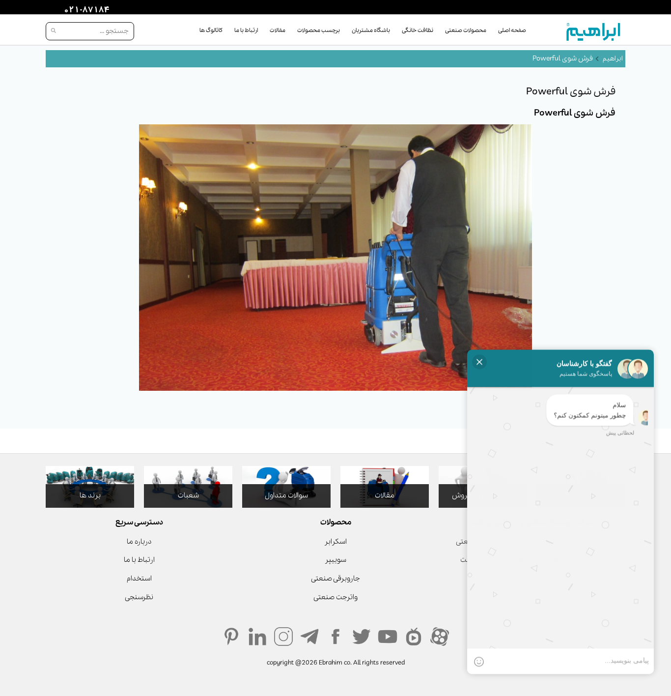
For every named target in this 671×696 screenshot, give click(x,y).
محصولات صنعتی (465, 30)
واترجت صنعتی (335, 597)
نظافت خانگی (417, 30)
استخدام (139, 578)
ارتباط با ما (246, 30)
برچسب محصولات (318, 30)
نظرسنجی (139, 597)
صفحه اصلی (512, 30)
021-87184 (85, 10)
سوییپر (335, 560)
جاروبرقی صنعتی (335, 578)
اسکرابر (335, 542)
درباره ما (139, 542)
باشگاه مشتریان (371, 30)
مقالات (277, 30)
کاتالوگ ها (211, 30)
